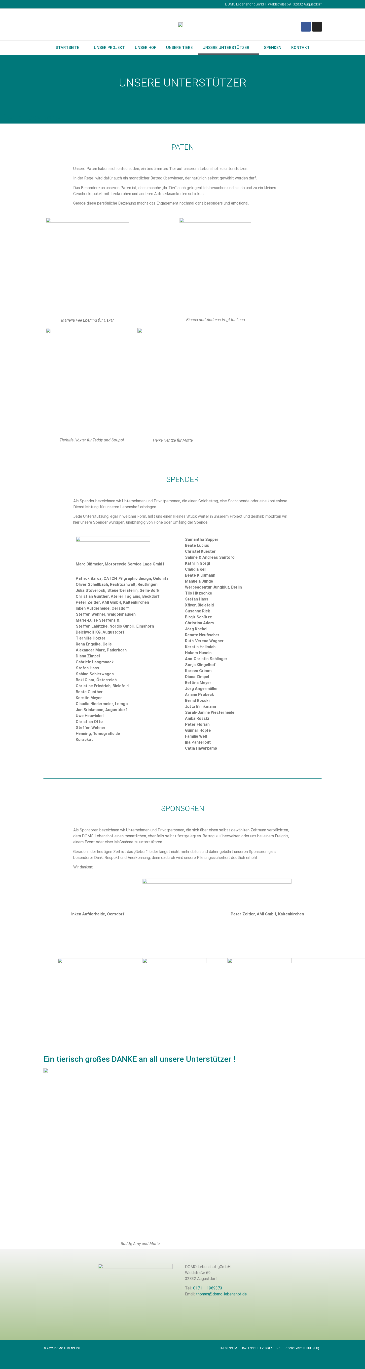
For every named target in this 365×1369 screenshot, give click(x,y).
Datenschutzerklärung (261, 1348)
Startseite (67, 47)
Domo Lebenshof (32, 117)
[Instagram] (317, 27)
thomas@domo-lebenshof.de (221, 1294)
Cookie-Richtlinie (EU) (302, 1348)
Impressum (228, 1348)
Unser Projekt (109, 47)
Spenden (272, 47)
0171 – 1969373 (207, 1288)
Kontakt (300, 47)
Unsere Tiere (179, 47)
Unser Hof (145, 47)
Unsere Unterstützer (226, 47)
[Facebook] (306, 27)
